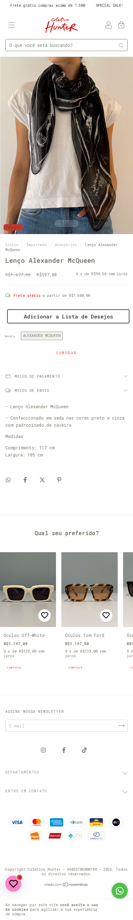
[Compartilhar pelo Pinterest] (59, 479)
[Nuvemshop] (66, 885)
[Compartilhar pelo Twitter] (43, 479)
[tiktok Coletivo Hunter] (84, 750)
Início (11, 245)
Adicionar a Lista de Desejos (68, 316)
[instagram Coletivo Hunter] (44, 750)
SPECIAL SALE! (98, 5)
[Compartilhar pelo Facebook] (26, 479)
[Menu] (11, 25)
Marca (10, 336)
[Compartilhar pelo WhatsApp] (8, 480)
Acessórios (67, 245)
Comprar (14, 667)
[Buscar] (121, 45)
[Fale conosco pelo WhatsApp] (120, 891)
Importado (37, 245)
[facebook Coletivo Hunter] (65, 750)
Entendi (117, 909)
